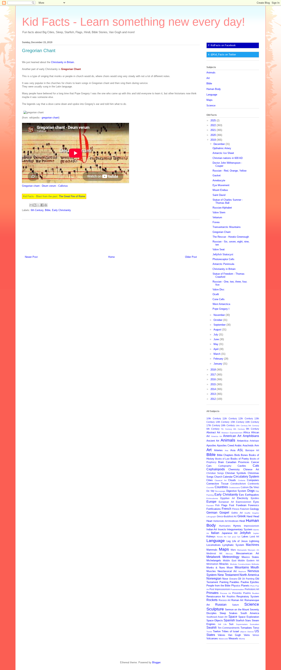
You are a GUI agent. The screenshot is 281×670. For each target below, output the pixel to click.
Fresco (235, 509)
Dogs (251, 490)
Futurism (244, 509)
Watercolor (223, 639)
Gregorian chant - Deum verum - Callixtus (45, 185)
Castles (242, 465)
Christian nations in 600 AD (228, 158)
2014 (213, 389)
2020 (213, 135)
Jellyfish (245, 533)
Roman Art (237, 600)
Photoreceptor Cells (223, 259)
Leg (229, 541)
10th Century (213, 418)
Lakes (245, 536)
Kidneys (210, 536)
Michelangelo (213, 560)
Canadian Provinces (237, 462)
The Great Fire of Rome (72, 196)
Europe (211, 501)
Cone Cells (219, 299)
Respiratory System (247, 596)
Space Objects (214, 620)
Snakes (233, 613)
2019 (213, 139)
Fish (217, 505)
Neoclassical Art (227, 571)
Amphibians (251, 436)
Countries (221, 487)
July (216, 334)
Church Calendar (223, 476)
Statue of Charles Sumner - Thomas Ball (228, 201)
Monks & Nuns (215, 567)
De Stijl (210, 491)
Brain (221, 462)
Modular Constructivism (240, 564)
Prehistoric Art (252, 589)
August (218, 329)
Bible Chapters (225, 455)
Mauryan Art (253, 550)
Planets (245, 585)
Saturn (235, 604)
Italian (215, 533)
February (219, 358)
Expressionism (243, 502)
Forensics (253, 505)
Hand (249, 516)
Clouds (232, 480)
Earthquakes (252, 494)
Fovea (216, 222)
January (218, 363)
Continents (253, 483)
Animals (210, 72)
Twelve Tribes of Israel (226, 631)
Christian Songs (215, 473)
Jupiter (256, 533)
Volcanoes (212, 638)
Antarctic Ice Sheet (223, 153)
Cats (256, 465)
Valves (221, 635)
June (217, 339)
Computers (253, 480)
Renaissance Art (215, 596)
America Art (216, 436)
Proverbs (237, 593)
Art (208, 78)
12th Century (245, 418)
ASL (240, 450)
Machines (252, 544)
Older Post (191, 256)
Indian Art (211, 529)
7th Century (226, 429)
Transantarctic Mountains (227, 227)
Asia (232, 450)
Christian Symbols (235, 473)
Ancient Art (212, 440)
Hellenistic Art (220, 521)
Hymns (237, 525)
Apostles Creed (225, 445)
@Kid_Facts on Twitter (223, 54)
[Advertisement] (111, 236)
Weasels (233, 638)
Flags (224, 505)
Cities (209, 480)
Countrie (210, 487)
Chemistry (234, 469)
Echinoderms (212, 498)
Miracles (224, 563)
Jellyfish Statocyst (223, 254)
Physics (235, 585)
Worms (242, 639)
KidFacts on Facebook (223, 45)
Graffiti (247, 513)
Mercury (229, 554)
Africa (246, 432)
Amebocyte (219, 180)
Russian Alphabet (222, 207)
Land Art (254, 536)
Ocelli (216, 294)
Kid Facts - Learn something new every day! (133, 21)
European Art (226, 502)
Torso (256, 627)
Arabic (238, 445)
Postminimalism (237, 589)
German (211, 512)
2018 (213, 369)
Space (232, 616)
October (218, 320)
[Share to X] (38, 205)
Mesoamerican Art (247, 553)
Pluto (252, 586)
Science (210, 105)
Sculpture (215, 609)
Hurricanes (225, 526)
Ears (241, 494)
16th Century (252, 422)
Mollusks (255, 564)
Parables (234, 582)
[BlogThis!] (35, 205)
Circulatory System (246, 476)
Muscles (211, 571)
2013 (213, 393)
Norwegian (213, 578)
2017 (213, 374)
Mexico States (250, 557)
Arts (226, 450)
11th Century (230, 418)
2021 (213, 130)
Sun (231, 624)
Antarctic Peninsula (223, 264)
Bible (47, 210)
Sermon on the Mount (237, 609)
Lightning (254, 541)
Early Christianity (61, 210)
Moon (230, 567)
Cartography (224, 466)
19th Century (242, 425)
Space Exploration (248, 616)
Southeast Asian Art (216, 617)
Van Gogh (234, 635)
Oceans (233, 578)
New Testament (228, 574)
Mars (233, 549)
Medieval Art (214, 553)
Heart (209, 521)
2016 (213, 379)
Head (256, 516)
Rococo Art (224, 600)
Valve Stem (219, 212)
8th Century (239, 429)
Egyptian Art (227, 498)
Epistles (255, 498)
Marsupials (242, 550)
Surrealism (254, 624)
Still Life (222, 624)
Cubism (245, 487)
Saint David (219, 195)
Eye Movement (221, 185)
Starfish (240, 620)
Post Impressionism (220, 589)
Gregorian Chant (222, 232)
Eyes (256, 501)
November (220, 315)
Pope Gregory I (221, 308)
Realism (255, 593)
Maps (209, 100)
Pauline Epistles (250, 582)
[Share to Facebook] (42, 205)
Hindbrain (233, 521)
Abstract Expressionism (231, 433)
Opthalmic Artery (222, 148)
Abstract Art (213, 432)
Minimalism (212, 564)
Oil (239, 578)
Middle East (229, 560)
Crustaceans (234, 487)
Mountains (242, 567)
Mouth (255, 567)
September (220, 324)
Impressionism (251, 526)
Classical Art (220, 480)
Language (211, 94)
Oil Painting (248, 578)
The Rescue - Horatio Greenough (231, 236)
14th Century (222, 422)
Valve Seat (219, 249)
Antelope (254, 440)
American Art (232, 436)
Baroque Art (252, 450)
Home (111, 256)
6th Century (37, 210)
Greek (241, 516)
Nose (225, 578)
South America (249, 613)
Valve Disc (218, 289)
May (216, 344)
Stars (248, 620)
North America (249, 574)
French (226, 508)
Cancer (255, 462)
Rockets (212, 600)
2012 (213, 398)
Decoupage (220, 491)
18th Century (228, 425)
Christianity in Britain (62, 62)
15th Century (237, 422)
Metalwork (213, 556)
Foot (231, 505)
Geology (254, 508)
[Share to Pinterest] (46, 205)
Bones (244, 455)
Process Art (225, 593)
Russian (221, 604)
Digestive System (236, 490)
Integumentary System (239, 529)
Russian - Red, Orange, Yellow (229, 170)
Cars (209, 465)
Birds (237, 455)
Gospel (224, 512)
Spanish (229, 620)
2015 (213, 384)
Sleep (223, 613)
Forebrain (241, 505)
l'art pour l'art (234, 537)
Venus (256, 635)
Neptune (242, 571)
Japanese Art (230, 533)
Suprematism (242, 624)
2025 (213, 120)
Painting (223, 582)
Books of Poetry (240, 458)
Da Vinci (254, 487)
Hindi (242, 521)
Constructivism (238, 483)
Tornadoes (246, 627)
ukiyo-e (243, 632)
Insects (222, 529)
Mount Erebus (220, 190)
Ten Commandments (229, 627)
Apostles (211, 445)
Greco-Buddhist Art (226, 516)
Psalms (247, 593)
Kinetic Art (222, 537)
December (220, 144)
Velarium (217, 217)
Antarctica (242, 440)
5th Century (253, 425)
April (216, 349)
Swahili (211, 627)
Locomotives (213, 545)
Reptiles (231, 596)
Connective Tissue (217, 483)
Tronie (209, 632)
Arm (256, 445)
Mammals (211, 549)
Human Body (213, 89)
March (217, 353)
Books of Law (222, 458)
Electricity (242, 498)
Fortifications (213, 508)
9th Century (252, 429)
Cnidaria (241, 480)
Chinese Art (251, 469)
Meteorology (231, 556)
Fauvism (210, 505)
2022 (213, 125)
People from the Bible (218, 585)
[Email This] (31, 205)
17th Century (213, 425)
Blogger (156, 662)
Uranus (250, 632)
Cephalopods (215, 469)
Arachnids (248, 445)
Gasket (217, 175)
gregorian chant (50, 117)
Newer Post (31, 256)
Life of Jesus (240, 541)
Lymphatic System (233, 545)
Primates (212, 592)
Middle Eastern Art (248, 560)
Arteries (218, 450)
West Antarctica (221, 304)
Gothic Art (237, 513)
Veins (247, 635)
